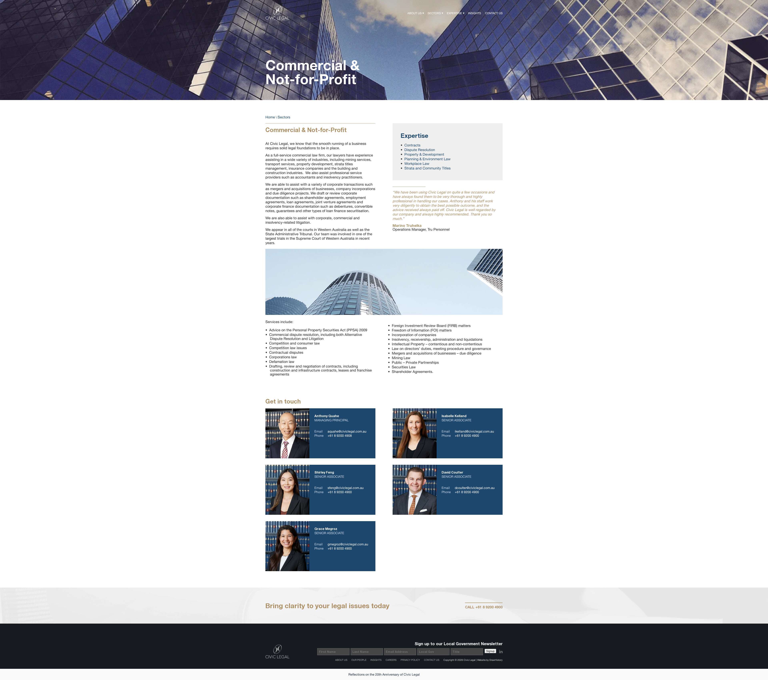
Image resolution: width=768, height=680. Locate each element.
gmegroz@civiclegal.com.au (348, 544)
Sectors (434, 13)
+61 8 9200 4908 (340, 435)
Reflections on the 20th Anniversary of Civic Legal (384, 674)
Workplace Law (416, 163)
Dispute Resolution (419, 150)
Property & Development (424, 154)
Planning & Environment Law (427, 159)
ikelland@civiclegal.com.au (474, 431)
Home (270, 117)
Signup (490, 651)
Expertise (454, 13)
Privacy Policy (410, 660)
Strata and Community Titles (427, 168)
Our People (358, 660)
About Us (414, 13)
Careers (391, 660)
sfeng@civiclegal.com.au (346, 488)
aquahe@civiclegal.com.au (347, 431)
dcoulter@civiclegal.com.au (475, 488)
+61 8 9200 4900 (467, 435)
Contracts (412, 145)
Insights (474, 13)
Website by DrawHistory (490, 660)
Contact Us (494, 13)
